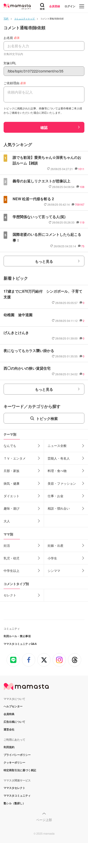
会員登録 (54, 6)
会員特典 (9, 714)
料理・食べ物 (57, 470)
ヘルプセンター (13, 706)
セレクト (10, 595)
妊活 (7, 545)
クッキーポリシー (14, 762)
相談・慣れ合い (59, 508)
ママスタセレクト (14, 787)
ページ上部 (44, 819)
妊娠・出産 (55, 545)
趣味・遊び (11, 508)
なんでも (10, 445)
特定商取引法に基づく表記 (20, 770)
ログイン (70, 6)
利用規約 (9, 747)
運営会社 (9, 729)
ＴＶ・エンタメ (15, 458)
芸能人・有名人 (59, 458)
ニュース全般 (57, 445)
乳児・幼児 (11, 558)
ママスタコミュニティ (17, 795)
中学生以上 (11, 570)
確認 (44, 127)
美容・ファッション (62, 483)
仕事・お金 (55, 496)
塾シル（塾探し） (14, 803)
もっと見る (44, 261)
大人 (7, 521)
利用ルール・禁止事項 (17, 636)
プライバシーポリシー (17, 754)
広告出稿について (14, 721)
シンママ (54, 570)
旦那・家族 (11, 470)
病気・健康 (11, 483)
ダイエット (11, 496)
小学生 (52, 558)
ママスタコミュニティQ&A (20, 643)
